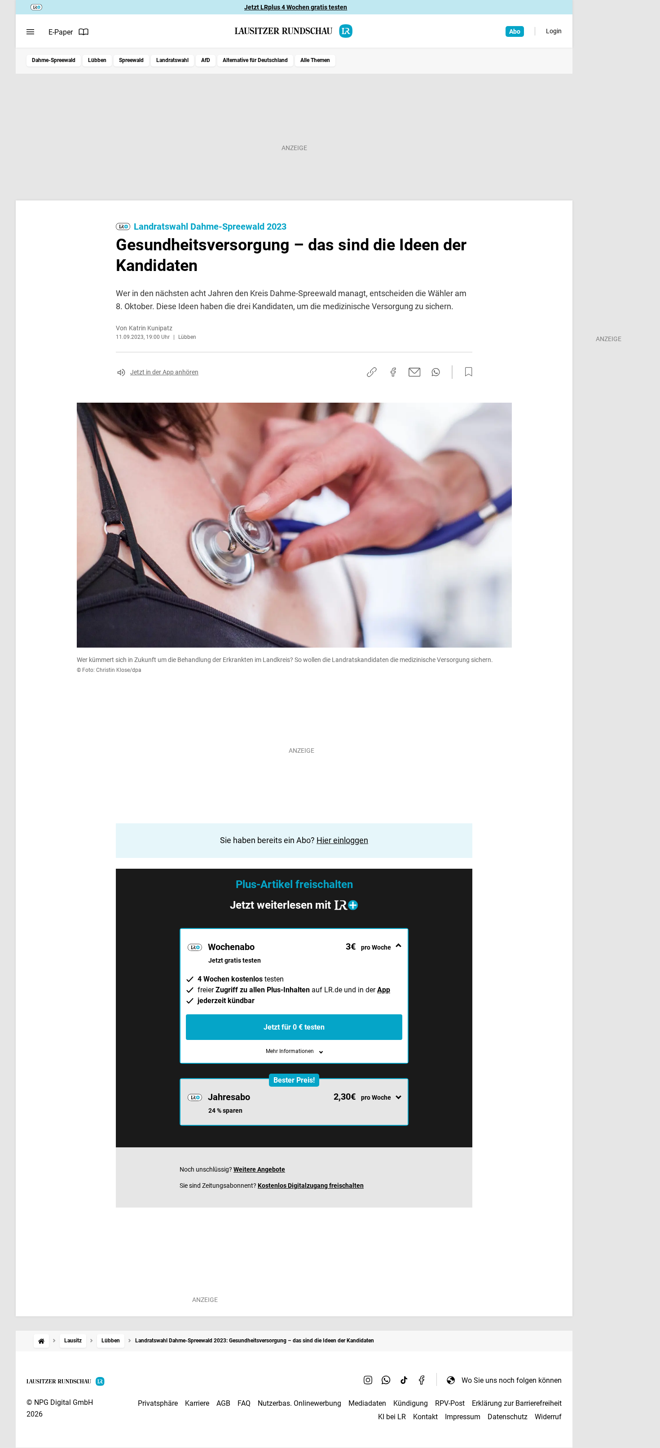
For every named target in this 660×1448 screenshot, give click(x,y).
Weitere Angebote (259, 1169)
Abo (514, 31)
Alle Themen (315, 60)
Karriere (197, 1403)
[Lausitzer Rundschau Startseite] (294, 31)
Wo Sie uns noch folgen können (512, 1380)
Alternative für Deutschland (255, 60)
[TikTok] (404, 1380)
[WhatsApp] (386, 1380)
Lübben (97, 60)
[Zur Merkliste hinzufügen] (466, 372)
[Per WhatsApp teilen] (435, 372)
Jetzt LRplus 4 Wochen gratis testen (295, 7)
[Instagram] (368, 1380)
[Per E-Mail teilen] (414, 372)
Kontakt (425, 1416)
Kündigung (410, 1403)
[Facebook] (422, 1380)
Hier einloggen (342, 840)
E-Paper (60, 32)
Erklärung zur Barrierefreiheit (517, 1403)
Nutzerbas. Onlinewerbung (299, 1403)
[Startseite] (41, 1340)
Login (554, 31)
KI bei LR (392, 1416)
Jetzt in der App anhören (164, 372)
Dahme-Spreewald (53, 60)
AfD (205, 60)
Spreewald (131, 60)
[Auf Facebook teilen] (393, 372)
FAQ (244, 1403)
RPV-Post (450, 1403)
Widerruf (548, 1416)
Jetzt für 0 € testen (294, 1027)
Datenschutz (508, 1416)
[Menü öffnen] (30, 32)
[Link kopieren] (372, 372)
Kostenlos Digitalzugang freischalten (311, 1185)
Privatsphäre (158, 1403)
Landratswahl (172, 60)
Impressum (462, 1416)
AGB (223, 1403)
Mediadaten (367, 1403)
